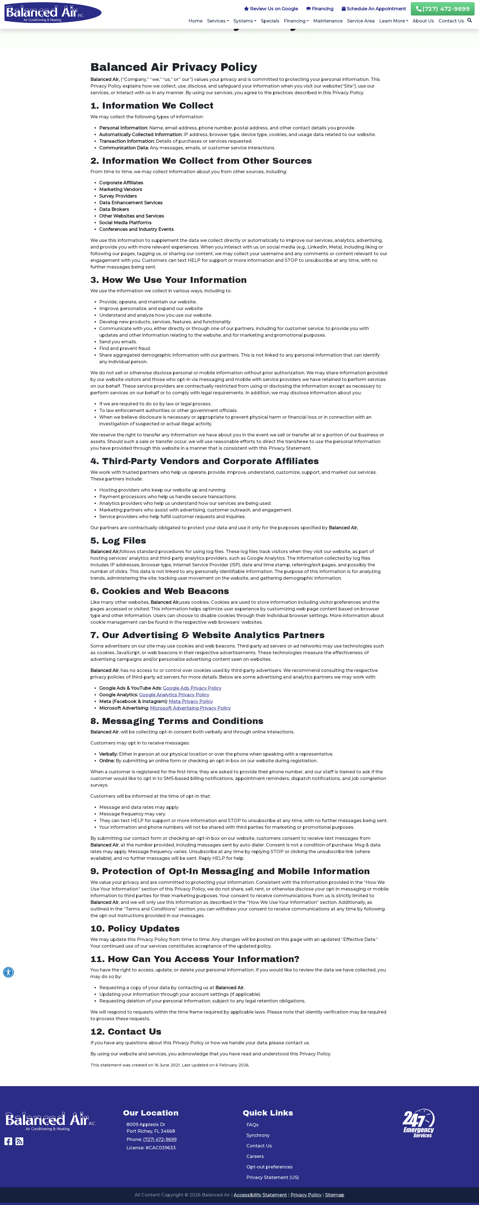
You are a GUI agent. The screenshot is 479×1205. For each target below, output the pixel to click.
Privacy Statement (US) (272, 1177)
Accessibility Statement (260, 1195)
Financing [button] (322, 8)
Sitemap (334, 1195)
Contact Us (451, 21)
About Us (423, 21)
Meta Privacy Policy (191, 701)
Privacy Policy (306, 1195)
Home (195, 21)
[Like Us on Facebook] (8, 1143)
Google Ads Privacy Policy (192, 688)
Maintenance (328, 21)
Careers (255, 1156)
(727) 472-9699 (446, 9)
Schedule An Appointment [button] (376, 8)
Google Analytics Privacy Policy (174, 694)
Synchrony (258, 1135)
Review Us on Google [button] (273, 8)
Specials (270, 21)
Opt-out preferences (269, 1167)
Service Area (361, 21)
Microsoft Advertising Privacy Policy (190, 708)
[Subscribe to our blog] (19, 1143)
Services (216, 21)
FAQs (252, 1124)
